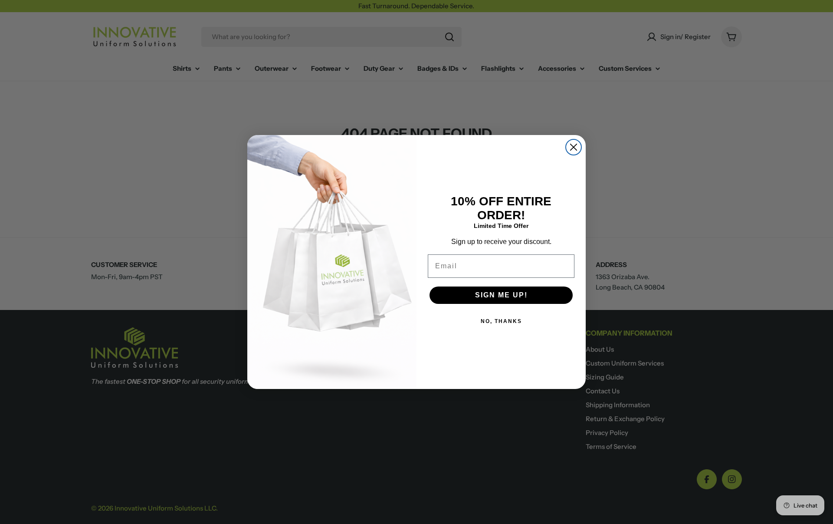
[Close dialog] (573, 147)
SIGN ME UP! (501, 295)
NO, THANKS (501, 321)
